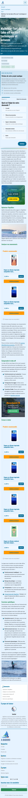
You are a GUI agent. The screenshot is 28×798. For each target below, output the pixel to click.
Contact (3, 770)
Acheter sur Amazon (14, 281)
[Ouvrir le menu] (25, 2)
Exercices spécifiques (8, 699)
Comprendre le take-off (8, 694)
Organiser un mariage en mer (7, 761)
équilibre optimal (15, 395)
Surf (2, 11)
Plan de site (3, 752)
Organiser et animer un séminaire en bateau (11, 758)
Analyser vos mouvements (9, 691)
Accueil (3, 7)
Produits (3, 749)
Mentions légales (5, 773)
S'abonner (14, 789)
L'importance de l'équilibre (12, 594)
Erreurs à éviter (6, 696)
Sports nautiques (5, 9)
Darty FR (21, 276)
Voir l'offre (13, 199)
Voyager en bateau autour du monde (9, 763)
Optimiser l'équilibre (7, 689)
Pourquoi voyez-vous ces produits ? (11, 319)
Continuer (22, 144)
